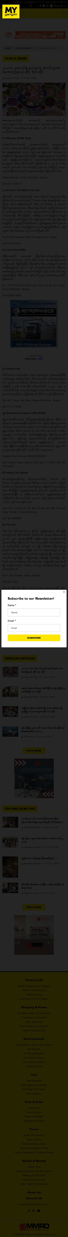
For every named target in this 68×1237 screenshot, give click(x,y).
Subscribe (34, 637)
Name (12, 605)
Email (12, 620)
